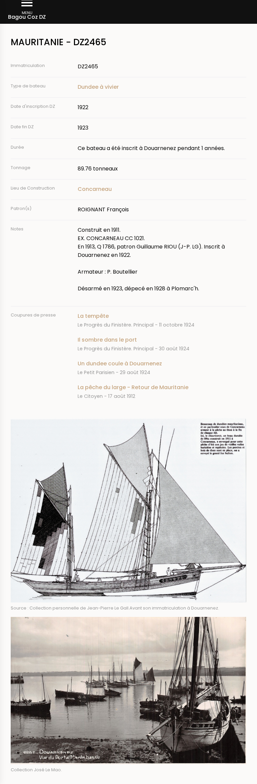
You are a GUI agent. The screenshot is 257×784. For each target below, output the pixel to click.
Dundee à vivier (98, 87)
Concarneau (95, 189)
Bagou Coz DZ (27, 17)
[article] (162, 320)
